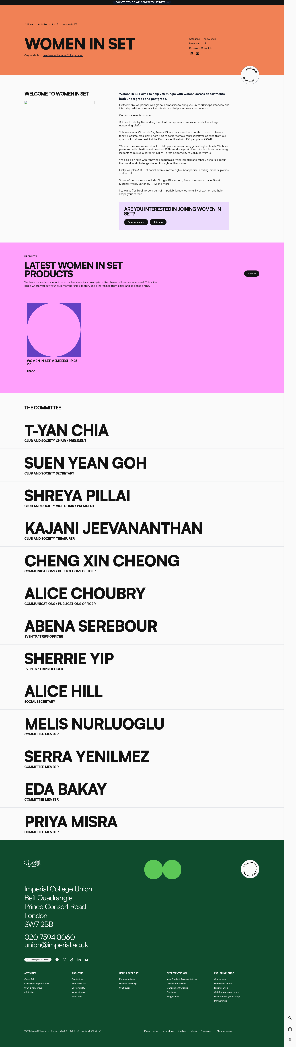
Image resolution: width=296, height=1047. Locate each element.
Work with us (78, 992)
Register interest (138, 222)
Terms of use (168, 1031)
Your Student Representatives (182, 979)
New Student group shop (227, 996)
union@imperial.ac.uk (56, 944)
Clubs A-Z (29, 979)
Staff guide (124, 987)
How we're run (79, 983)
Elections (171, 992)
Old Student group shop (226, 992)
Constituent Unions (176, 983)
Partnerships (220, 1000)
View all (253, 273)
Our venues (220, 979)
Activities (42, 24)
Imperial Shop (221, 987)
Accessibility (207, 1031)
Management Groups (177, 987)
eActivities (29, 992)
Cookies (182, 1031)
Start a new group (33, 987)
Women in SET (70, 24)
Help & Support (129, 973)
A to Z (55, 24)
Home (30, 24)
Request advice (127, 979)
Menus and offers (223, 983)
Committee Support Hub (36, 983)
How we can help (128, 983)
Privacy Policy (151, 1031)
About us (77, 973)
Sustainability (78, 987)
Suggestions (173, 996)
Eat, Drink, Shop (224, 973)
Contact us (77, 979)
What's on (77, 996)
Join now (160, 222)
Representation (177, 973)
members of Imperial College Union (63, 55)
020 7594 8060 (49, 937)
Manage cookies (225, 1031)
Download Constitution (201, 48)
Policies (193, 1031)
